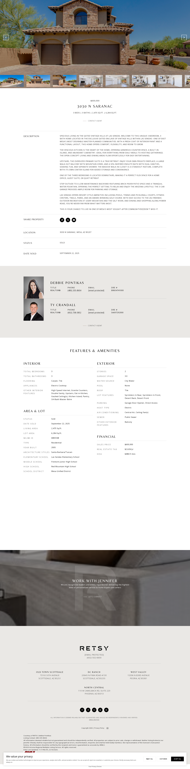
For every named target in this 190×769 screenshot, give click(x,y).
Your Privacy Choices (95, 766)
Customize (163, 759)
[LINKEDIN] (94, 710)
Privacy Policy (99, 728)
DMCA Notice (94, 720)
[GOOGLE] (106, 710)
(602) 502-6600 (94, 657)
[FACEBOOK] (88, 710)
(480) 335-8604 (74, 290)
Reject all (149, 759)
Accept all (177, 759)
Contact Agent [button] (95, 121)
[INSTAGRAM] (82, 710)
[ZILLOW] (100, 710)
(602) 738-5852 (74, 312)
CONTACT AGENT (95, 326)
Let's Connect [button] (95, 597)
